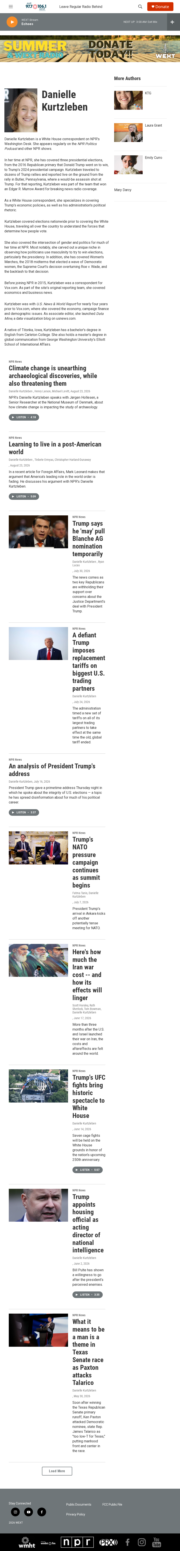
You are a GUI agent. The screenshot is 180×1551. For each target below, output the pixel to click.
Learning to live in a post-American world (55, 448)
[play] (12, 22)
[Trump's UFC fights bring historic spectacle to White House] (38, 1085)
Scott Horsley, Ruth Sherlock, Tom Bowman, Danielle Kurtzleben (86, 1009)
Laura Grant (153, 125)
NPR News (15, 361)
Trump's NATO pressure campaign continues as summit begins (86, 862)
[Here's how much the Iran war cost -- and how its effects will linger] (38, 960)
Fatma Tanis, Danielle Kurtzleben (85, 894)
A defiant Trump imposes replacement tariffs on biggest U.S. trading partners (88, 661)
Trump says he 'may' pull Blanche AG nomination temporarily (88, 539)
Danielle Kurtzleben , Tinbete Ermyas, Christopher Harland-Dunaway (50, 459)
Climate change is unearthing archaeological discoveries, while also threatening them (53, 375)
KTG (148, 93)
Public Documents (78, 1504)
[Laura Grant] (128, 132)
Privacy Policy (75, 1514)
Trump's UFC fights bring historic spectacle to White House (88, 1096)
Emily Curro (153, 158)
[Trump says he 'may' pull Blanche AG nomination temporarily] (38, 531)
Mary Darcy (122, 190)
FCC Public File (112, 1504)
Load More (57, 1471)
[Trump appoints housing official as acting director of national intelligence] (38, 1205)
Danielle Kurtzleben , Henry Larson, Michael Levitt (39, 391)
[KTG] (128, 100)
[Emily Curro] (128, 164)
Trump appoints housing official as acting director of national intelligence (88, 1223)
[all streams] (173, 22)
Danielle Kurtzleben (84, 696)
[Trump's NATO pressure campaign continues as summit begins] (38, 847)
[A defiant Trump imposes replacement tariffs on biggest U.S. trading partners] (38, 643)
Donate (162, 6)
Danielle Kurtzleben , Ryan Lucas (88, 563)
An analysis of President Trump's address (52, 770)
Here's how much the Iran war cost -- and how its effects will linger (87, 975)
